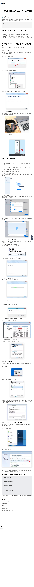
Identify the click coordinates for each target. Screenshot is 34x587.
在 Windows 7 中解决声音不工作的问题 (9, 25)
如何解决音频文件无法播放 (5, 508)
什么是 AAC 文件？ (4, 505)
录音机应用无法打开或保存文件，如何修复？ (8, 510)
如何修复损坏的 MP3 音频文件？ (6, 501)
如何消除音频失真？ (4, 503)
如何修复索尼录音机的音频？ (6, 512)
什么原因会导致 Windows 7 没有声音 (9, 24)
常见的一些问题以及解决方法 (7, 26)
